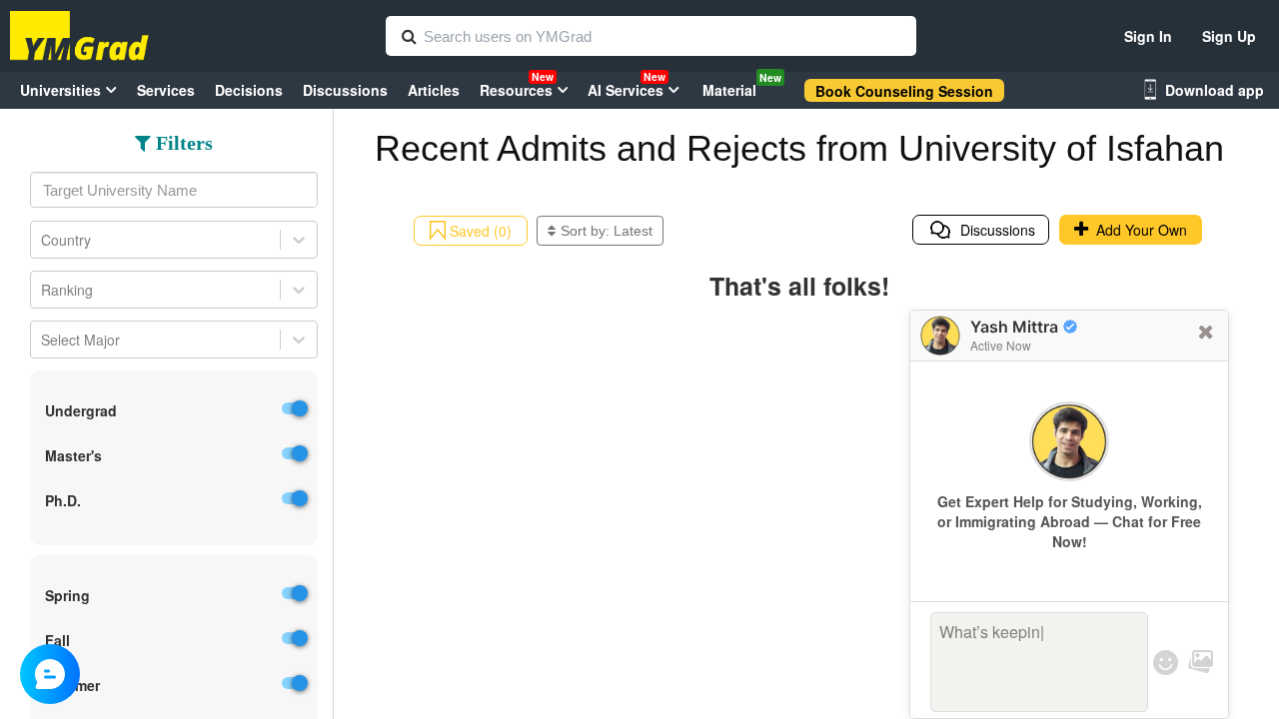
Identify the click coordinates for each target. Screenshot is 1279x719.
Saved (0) (479, 231)
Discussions (993, 230)
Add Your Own (1137, 230)
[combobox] (174, 190)
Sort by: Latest (606, 231)
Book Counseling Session (904, 91)
